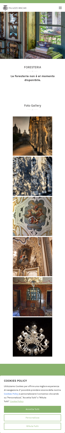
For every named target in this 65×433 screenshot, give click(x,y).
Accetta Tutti (32, 409)
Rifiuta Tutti (32, 426)
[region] (32, 404)
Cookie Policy (17, 401)
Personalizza (32, 417)
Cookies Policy (11, 394)
